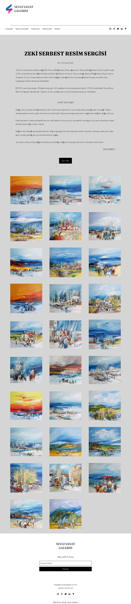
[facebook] (114, 29)
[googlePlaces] (125, 29)
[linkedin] (122, 29)
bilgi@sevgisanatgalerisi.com (65, 584)
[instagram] (110, 29)
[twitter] (118, 29)
